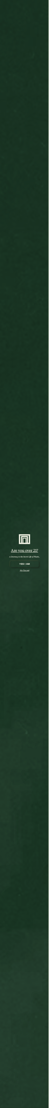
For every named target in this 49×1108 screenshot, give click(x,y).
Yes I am (24, 564)
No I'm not (24, 570)
